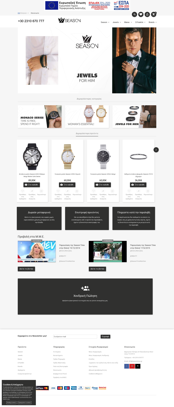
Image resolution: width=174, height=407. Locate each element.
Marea (127, 22)
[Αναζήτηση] (134, 14)
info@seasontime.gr (135, 361)
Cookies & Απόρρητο (95, 374)
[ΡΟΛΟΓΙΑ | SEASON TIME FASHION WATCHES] (69, 20)
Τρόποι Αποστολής (59, 363)
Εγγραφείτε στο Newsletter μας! (32, 336)
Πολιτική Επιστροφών (60, 366)
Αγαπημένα (21, 370)
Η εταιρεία (56, 352)
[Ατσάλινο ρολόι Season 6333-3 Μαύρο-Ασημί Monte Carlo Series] (32, 156)
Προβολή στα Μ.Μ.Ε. (31, 236)
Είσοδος (91, 359)
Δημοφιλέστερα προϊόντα (87, 133)
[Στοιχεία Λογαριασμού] (147, 14)
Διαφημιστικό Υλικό (60, 374)
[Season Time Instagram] (137, 366)
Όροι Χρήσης (93, 366)
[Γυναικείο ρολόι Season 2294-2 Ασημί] (103, 156)
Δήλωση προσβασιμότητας (98, 370)
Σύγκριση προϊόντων (25, 374)
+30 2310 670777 (138, 357)
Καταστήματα (57, 355)
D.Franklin (139, 22)
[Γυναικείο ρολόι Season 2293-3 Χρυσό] (67, 156)
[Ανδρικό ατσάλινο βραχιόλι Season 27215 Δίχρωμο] (138, 156)
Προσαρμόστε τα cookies (24, 402)
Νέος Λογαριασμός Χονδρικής (99, 355)
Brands (151, 22)
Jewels (116, 22)
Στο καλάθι (33, 185)
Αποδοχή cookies (11, 402)
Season (104, 22)
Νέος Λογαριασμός (95, 352)
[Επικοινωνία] (34, 20)
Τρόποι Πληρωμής (59, 359)
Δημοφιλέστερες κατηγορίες (89, 99)
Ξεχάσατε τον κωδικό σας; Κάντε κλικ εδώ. (103, 363)
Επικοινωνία (35, 13)
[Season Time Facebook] (126, 366)
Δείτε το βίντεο (26, 269)
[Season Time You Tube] (132, 366)
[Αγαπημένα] (140, 14)
